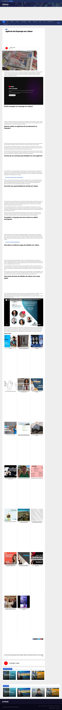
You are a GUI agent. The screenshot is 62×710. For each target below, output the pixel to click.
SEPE (40, 21)
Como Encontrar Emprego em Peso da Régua (14, 654)
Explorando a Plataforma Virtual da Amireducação (9, 675)
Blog (45, 21)
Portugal (35, 21)
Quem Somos (50, 21)
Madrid (29, 21)
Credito (12, 21)
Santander (24, 21)
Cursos (17, 21)
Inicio (7, 21)
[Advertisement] (31, 13)
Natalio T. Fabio (12, 47)
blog (6, 29)
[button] (57, 22)
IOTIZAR (5, 4)
